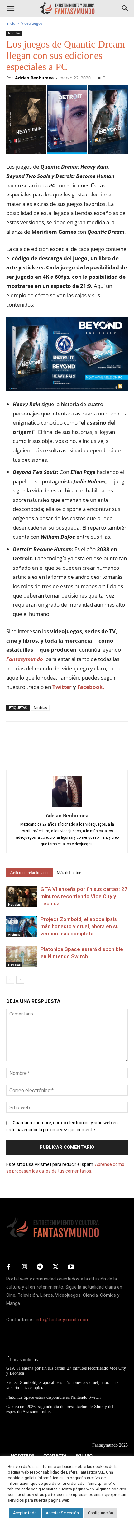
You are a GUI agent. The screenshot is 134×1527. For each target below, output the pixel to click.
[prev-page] (10, 980)
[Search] (125, 8)
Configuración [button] (100, 1512)
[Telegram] (70, 743)
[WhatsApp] (55, 743)
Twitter (62, 686)
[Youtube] (71, 1267)
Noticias (14, 33)
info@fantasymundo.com (62, 1319)
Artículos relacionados (29, 872)
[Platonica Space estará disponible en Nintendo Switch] (21, 956)
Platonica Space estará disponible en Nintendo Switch (53, 1397)
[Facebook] (12, 743)
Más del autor (69, 872)
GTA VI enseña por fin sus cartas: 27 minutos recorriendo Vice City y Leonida (84, 896)
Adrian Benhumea (34, 78)
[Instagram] (24, 1267)
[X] (27, 743)
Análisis (14, 934)
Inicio (10, 23)
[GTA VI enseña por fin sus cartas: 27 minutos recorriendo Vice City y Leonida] (21, 896)
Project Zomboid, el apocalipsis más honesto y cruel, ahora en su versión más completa (80, 926)
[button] (11, 8)
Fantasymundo (24, 659)
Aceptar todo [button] (25, 1512)
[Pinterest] (41, 743)
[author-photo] (67, 806)
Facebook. (90, 686)
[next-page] (20, 980)
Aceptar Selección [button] (62, 1512)
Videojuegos (31, 23)
